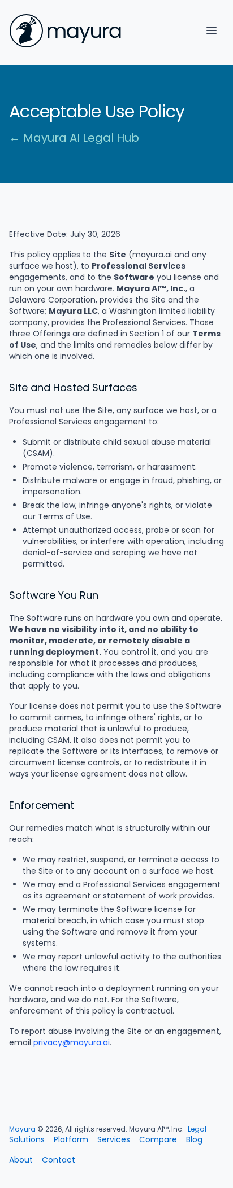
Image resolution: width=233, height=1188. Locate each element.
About (21, 1159)
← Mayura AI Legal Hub (74, 138)
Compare (158, 1139)
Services (113, 1139)
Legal (197, 1129)
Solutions (27, 1139)
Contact (58, 1159)
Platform (71, 1139)
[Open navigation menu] (211, 30)
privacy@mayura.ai (71, 1042)
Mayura (22, 1129)
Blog (194, 1139)
